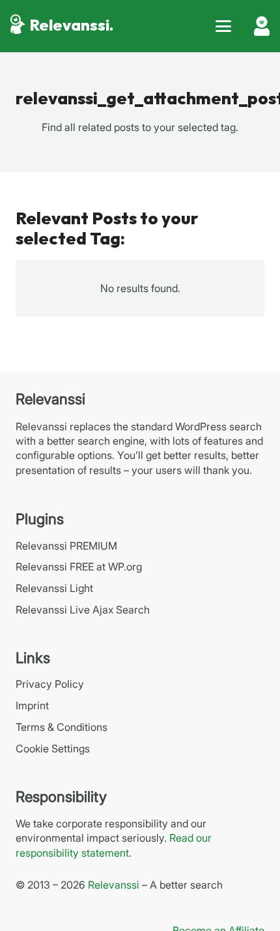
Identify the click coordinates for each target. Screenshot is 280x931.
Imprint (32, 705)
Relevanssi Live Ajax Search (83, 609)
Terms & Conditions (61, 726)
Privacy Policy (50, 683)
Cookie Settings (53, 748)
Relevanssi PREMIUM (66, 545)
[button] (223, 26)
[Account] (262, 26)
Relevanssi (113, 884)
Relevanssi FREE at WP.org (79, 566)
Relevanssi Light (54, 588)
